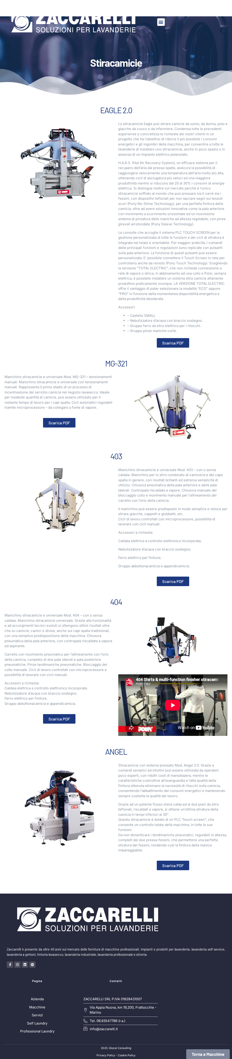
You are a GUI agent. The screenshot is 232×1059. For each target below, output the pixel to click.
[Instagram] (17, 964)
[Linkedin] (25, 964)
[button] (161, 22)
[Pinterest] (32, 964)
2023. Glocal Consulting (116, 1048)
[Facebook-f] (10, 964)
